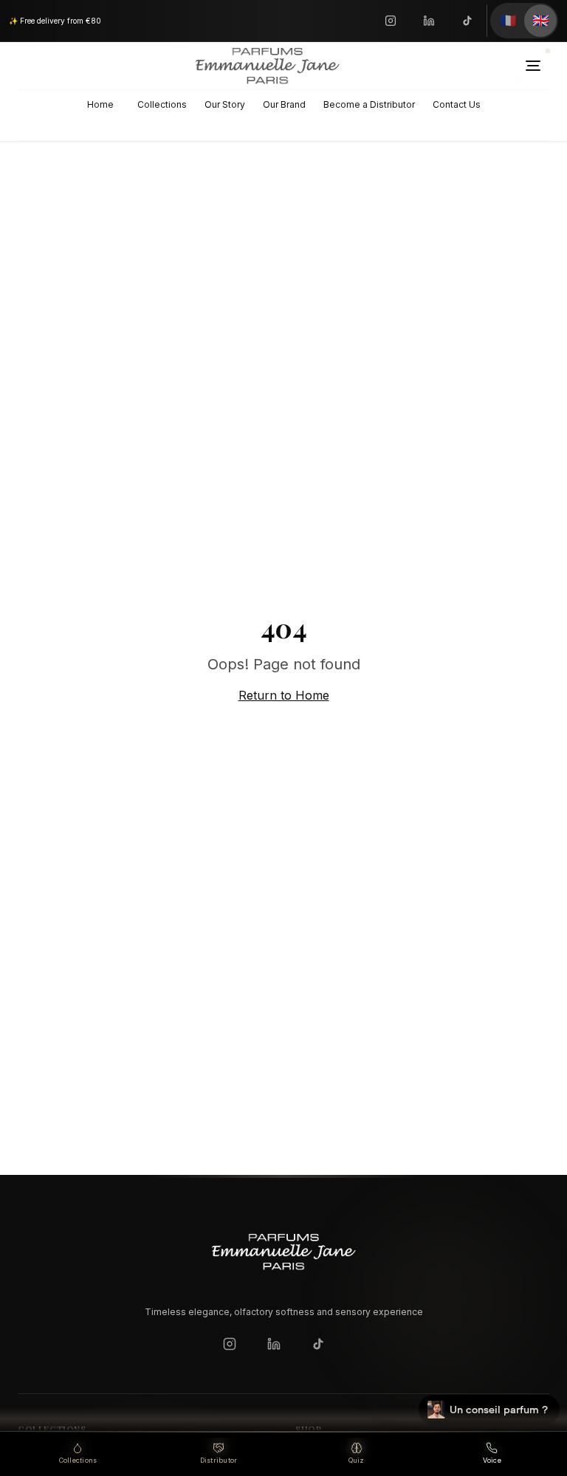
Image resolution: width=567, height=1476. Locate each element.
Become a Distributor (369, 104)
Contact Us (457, 104)
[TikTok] (467, 20)
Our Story (225, 104)
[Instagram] (390, 20)
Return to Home (283, 695)
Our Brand (284, 104)
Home (100, 104)
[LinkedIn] (429, 20)
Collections (162, 104)
